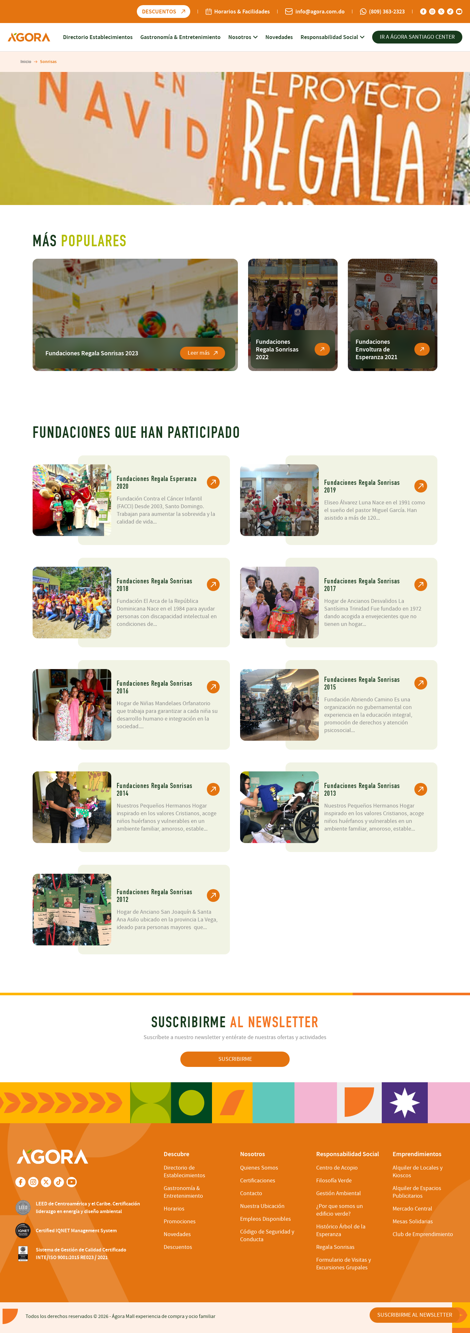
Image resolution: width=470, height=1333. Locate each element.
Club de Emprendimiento (423, 1234)
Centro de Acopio (337, 1167)
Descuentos (178, 1247)
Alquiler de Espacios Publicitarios (417, 1192)
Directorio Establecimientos (98, 37)
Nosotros (239, 37)
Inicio (25, 62)
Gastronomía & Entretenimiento (180, 37)
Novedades (279, 37)
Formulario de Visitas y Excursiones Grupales (343, 1263)
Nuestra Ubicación (262, 1206)
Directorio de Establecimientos (184, 1171)
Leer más (199, 353)
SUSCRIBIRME (235, 1059)
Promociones (180, 1221)
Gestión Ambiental (338, 1193)
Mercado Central (412, 1208)
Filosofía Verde (334, 1180)
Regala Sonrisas (335, 1247)
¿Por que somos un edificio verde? (339, 1210)
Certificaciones (257, 1180)
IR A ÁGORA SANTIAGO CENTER (417, 37)
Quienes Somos (259, 1167)
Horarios (174, 1208)
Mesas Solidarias (413, 1221)
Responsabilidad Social (329, 37)
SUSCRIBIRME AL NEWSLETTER (414, 1315)
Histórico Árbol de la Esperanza (340, 1230)
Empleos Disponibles (265, 1219)
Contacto (251, 1193)
